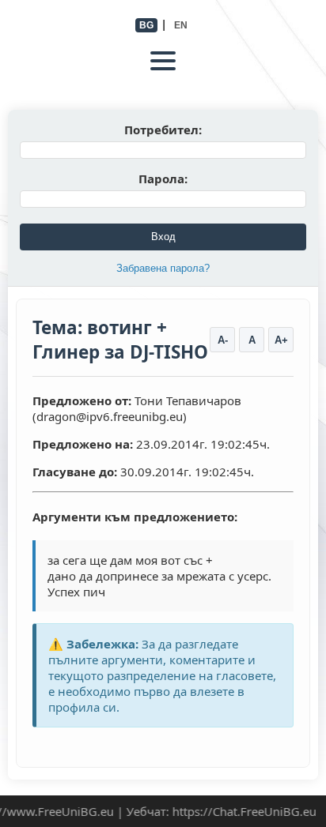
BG (146, 25)
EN (181, 25)
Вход (163, 236)
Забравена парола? (163, 268)
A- (223, 340)
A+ (281, 340)
